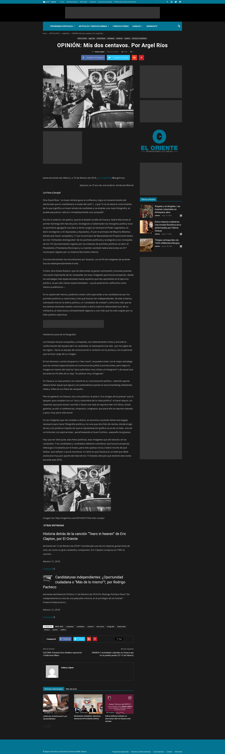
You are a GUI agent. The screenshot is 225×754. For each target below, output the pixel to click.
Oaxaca (47, 630)
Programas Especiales (61, 26)
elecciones (100, 626)
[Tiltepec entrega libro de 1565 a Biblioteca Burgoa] (146, 245)
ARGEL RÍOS (59, 626)
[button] (179, 26)
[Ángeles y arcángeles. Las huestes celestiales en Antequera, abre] (146, 211)
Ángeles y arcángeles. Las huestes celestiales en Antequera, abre (167, 209)
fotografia (110, 626)
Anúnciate (83, 2)
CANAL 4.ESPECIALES (81, 713)
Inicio (62, 2)
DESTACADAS (101, 38)
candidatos (81, 626)
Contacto (93, 2)
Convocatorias (121, 26)
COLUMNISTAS (48, 713)
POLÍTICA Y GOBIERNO (139, 38)
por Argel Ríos (104, 177)
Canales (136, 26)
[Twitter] (176, 2)
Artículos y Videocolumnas (93, 26)
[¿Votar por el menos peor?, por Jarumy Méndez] (57, 704)
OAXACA (127, 38)
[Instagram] (171, 2)
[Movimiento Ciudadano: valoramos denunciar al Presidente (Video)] (88, 704)
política (63, 630)
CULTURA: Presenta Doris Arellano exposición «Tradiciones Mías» (62, 654)
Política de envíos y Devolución (125, 2)
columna (90, 626)
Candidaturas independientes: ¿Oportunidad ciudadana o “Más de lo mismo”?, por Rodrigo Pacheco (84, 582)
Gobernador (121, 626)
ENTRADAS (110, 38)
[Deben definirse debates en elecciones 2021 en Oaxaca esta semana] (119, 704)
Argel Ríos (92, 38)
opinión (55, 630)
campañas (70, 626)
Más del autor (71, 689)
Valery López (99, 52)
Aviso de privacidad (105, 2)
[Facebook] (167, 2)
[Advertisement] (112, 13)
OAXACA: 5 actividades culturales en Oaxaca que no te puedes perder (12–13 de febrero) (113, 654)
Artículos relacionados (54, 689)
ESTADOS (119, 38)
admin (157, 215)
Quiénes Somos (72, 2)
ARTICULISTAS (82, 38)
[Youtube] (180, 2)
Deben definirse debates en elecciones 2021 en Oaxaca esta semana (117, 718)
